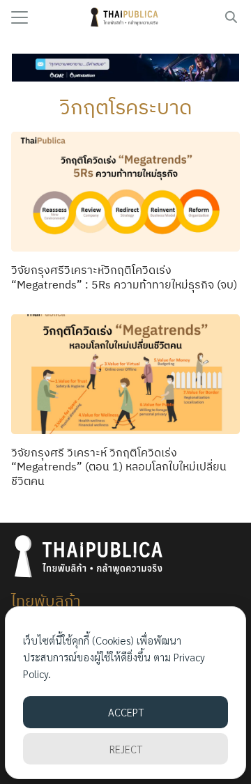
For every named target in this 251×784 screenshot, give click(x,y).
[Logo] (125, 17)
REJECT (125, 748)
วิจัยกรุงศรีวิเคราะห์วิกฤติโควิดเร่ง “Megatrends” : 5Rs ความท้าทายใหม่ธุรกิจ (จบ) (124, 277)
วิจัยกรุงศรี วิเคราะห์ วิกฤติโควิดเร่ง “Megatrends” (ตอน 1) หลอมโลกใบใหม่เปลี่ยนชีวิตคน (119, 467)
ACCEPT (126, 711)
